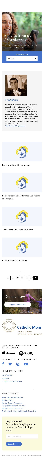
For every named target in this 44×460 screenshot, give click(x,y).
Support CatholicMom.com (12, 381)
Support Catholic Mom (17, 304)
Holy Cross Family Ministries (12, 397)
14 (36, 277)
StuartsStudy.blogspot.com (15, 126)
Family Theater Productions (12, 403)
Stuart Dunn (11, 99)
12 (26, 277)
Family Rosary (7, 400)
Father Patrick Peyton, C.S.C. (12, 408)
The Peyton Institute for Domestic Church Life (19, 411)
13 (31, 277)
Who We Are (7, 375)
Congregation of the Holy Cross (13, 405)
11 (22, 277)
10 (17, 277)
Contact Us (6, 378)
